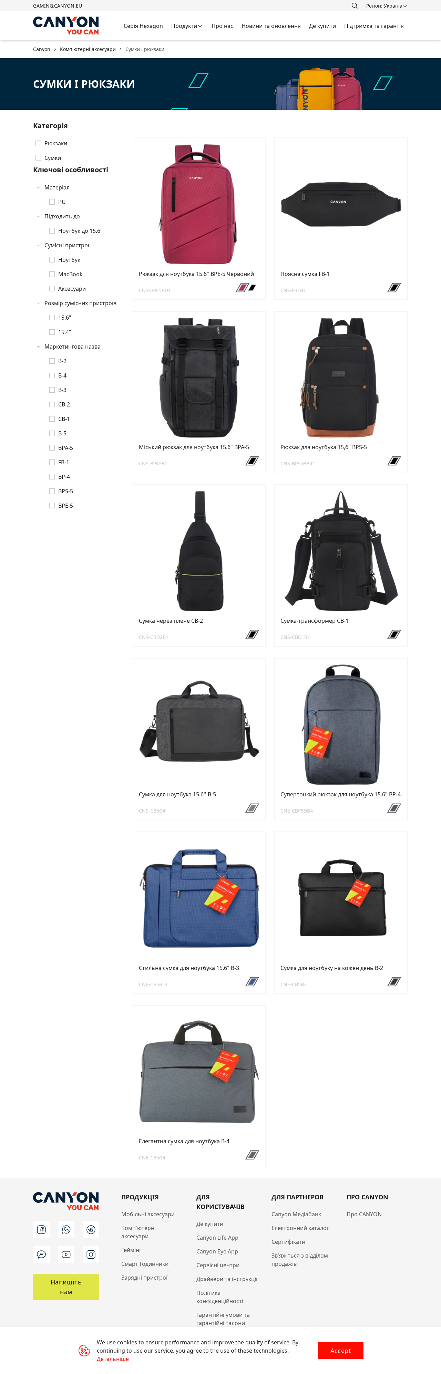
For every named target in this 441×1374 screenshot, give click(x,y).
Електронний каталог (300, 1228)
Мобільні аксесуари (148, 1214)
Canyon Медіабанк (296, 1214)
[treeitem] (78, 143)
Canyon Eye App (217, 1251)
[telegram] (91, 1229)
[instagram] (91, 1254)
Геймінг (131, 1250)
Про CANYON (364, 1214)
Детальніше (113, 1359)
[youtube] (66, 1254)
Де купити (209, 1224)
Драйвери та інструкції (226, 1279)
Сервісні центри (217, 1265)
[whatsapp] (66, 1229)
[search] (354, 5)
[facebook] (41, 1229)
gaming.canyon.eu (57, 5)
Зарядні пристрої (144, 1277)
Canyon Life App (217, 1237)
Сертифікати (288, 1242)
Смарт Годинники (144, 1264)
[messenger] (41, 1254)
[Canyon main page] (66, 26)
